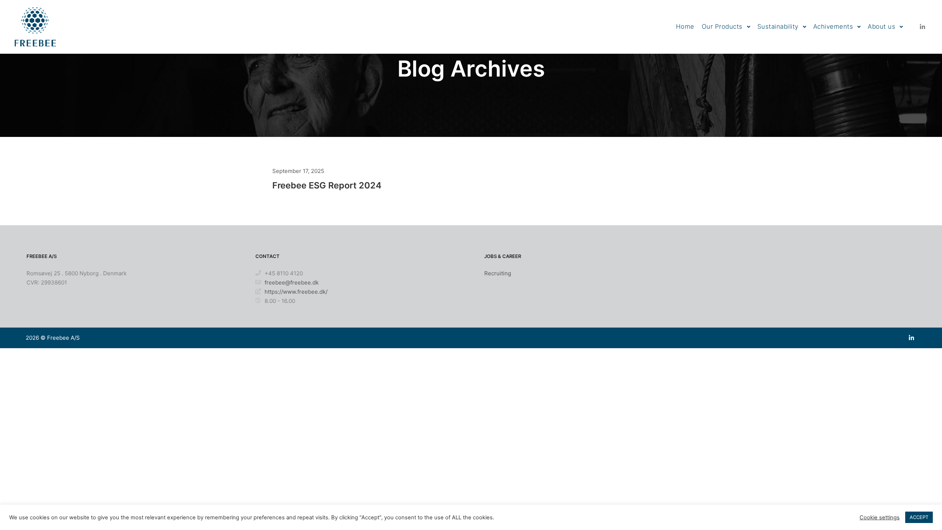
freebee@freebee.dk (292, 282)
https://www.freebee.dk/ (296, 291)
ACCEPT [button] (919, 517)
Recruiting (497, 273)
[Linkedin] (922, 27)
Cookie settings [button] (880, 517)
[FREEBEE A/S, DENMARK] (35, 27)
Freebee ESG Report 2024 (327, 185)
